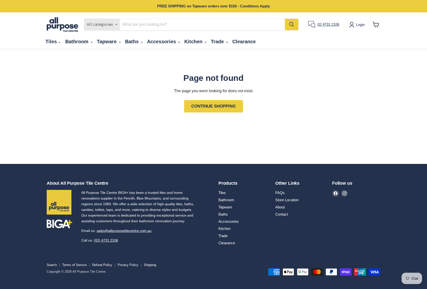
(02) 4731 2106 (106, 240)
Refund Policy (102, 265)
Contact (281, 214)
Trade (218, 41)
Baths (132, 41)
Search (52, 265)
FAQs (280, 193)
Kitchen (194, 41)
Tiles (51, 41)
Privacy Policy (128, 265)
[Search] (291, 24)
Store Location (287, 200)
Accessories (162, 41)
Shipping (150, 265)
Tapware (107, 41)
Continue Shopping (213, 106)
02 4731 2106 (328, 24)
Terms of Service (74, 265)
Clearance (244, 41)
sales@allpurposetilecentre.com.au (124, 231)
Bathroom (77, 41)
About (280, 207)
